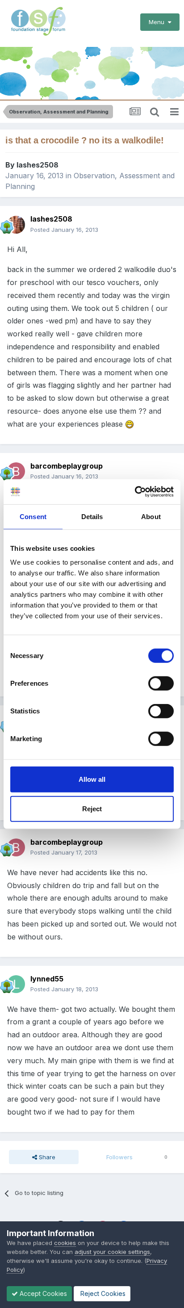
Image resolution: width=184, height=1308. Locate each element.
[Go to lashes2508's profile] (16, 225)
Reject (92, 808)
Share (46, 1157)
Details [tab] (92, 516)
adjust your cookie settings (112, 1251)
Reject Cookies (102, 1293)
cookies (65, 1242)
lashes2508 (38, 164)
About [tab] (151, 516)
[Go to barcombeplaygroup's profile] (16, 471)
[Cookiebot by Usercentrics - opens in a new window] (135, 492)
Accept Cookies (42, 1293)
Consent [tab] (33, 516)
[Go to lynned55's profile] (16, 984)
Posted (64, 229)
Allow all (92, 779)
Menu (158, 21)
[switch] (161, 683)
